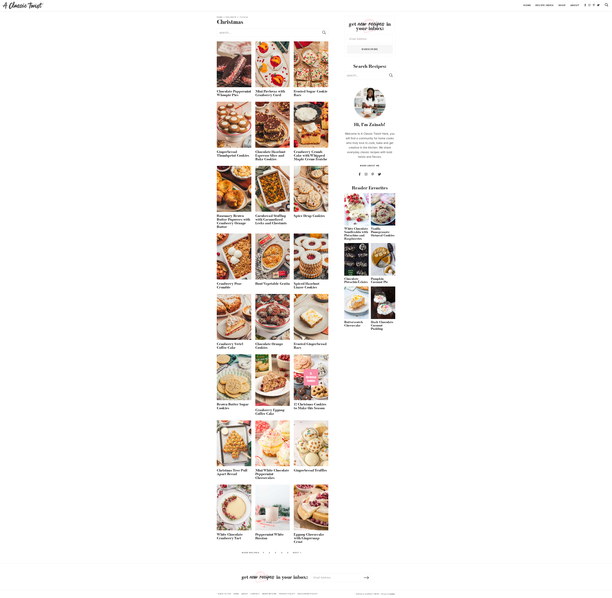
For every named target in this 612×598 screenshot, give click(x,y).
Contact (255, 594)
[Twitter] (598, 5)
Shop (562, 5)
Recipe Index (545, 5)
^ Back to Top (224, 594)
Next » (297, 553)
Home (527, 5)
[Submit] (324, 32)
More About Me (369, 166)
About (574, 5)
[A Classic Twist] (23, 5)
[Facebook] (585, 5)
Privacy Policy (287, 594)
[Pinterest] (594, 5)
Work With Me (269, 594)
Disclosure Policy (308, 594)
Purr (392, 594)
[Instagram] (589, 5)
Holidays (231, 17)
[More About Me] (369, 103)
